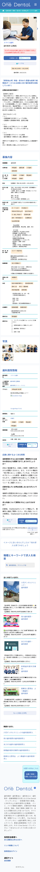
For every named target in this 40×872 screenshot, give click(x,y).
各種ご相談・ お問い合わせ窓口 (31, 775)
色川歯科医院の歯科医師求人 (14, 738)
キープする (21, 63)
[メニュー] (35, 4)
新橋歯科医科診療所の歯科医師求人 (17, 750)
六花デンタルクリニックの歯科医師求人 (18, 732)
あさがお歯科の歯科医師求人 (14, 744)
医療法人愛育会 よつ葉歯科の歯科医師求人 (19, 757)
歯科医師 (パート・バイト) (17, 385)
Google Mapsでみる (16, 408)
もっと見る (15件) (20, 713)
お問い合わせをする (32, 529)
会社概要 (7, 860)
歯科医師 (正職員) (15, 381)
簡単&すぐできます (24, 58)
